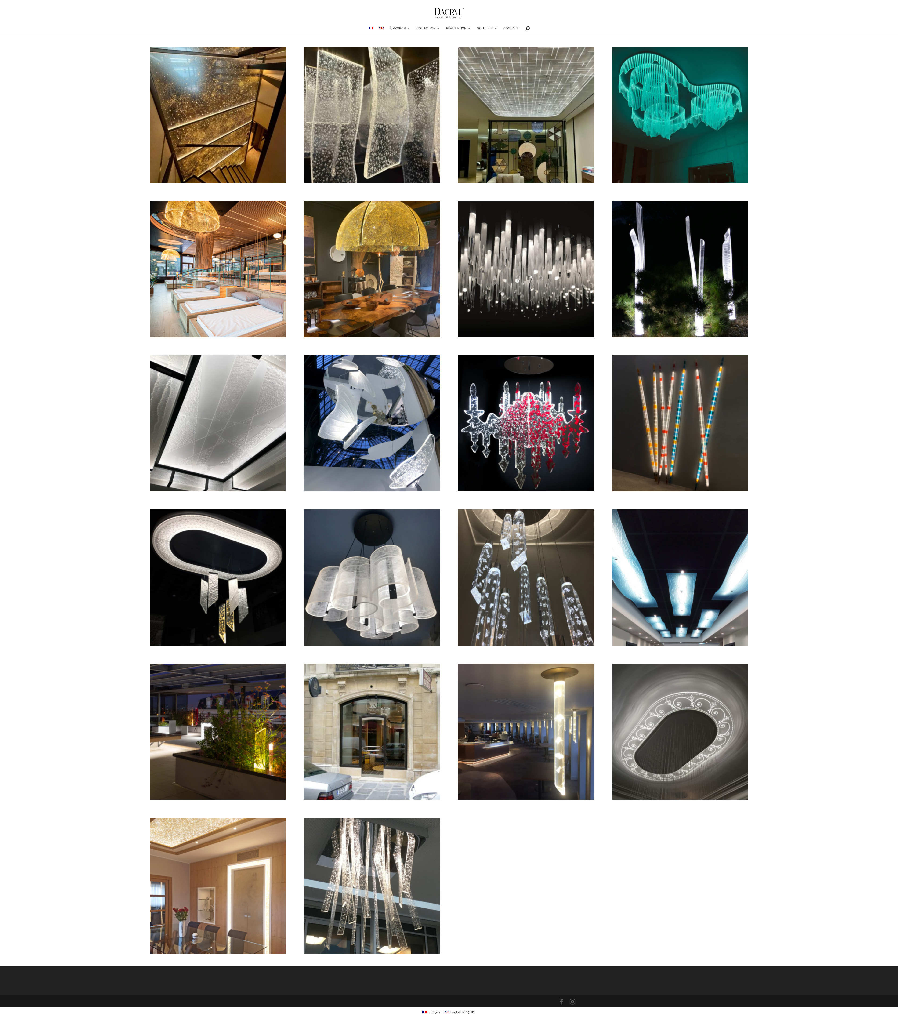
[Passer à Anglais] (381, 31)
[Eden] (680, 269)
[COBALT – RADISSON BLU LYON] (526, 732)
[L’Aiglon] (372, 732)
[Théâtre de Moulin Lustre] (526, 269)
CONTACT (511, 28)
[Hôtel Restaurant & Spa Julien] (218, 269)
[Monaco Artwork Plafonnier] (218, 423)
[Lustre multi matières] (218, 577)
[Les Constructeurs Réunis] (680, 577)
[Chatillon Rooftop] (218, 732)
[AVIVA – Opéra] (680, 732)
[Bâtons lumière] (680, 423)
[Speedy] (372, 577)
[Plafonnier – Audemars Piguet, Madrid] (526, 115)
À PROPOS (398, 28)
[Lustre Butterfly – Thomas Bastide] (372, 423)
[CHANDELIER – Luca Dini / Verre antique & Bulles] (372, 115)
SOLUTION (485, 28)
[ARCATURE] (218, 886)
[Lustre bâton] (526, 577)
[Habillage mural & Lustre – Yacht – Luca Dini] (218, 115)
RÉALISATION (456, 28)
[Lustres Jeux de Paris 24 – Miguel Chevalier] (680, 115)
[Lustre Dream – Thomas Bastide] (526, 423)
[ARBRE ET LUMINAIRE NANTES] (372, 886)
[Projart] (372, 269)
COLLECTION (425, 28)
